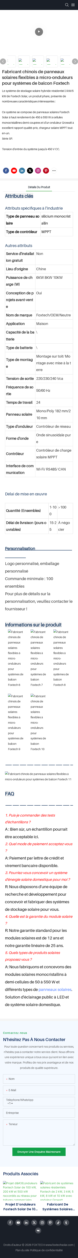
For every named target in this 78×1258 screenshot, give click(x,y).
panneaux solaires (55, 989)
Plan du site (22, 1250)
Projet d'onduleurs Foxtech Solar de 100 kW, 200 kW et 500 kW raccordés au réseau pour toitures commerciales (20, 1207)
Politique (35, 1250)
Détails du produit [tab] (39, 187)
